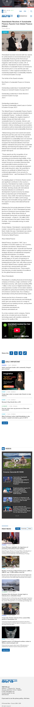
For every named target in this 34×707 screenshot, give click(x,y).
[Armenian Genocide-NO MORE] (17, 460)
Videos (8, 449)
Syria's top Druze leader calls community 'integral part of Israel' (16, 368)
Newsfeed (23, 16)
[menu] (31, 16)
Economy (4, 406)
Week (29, 528)
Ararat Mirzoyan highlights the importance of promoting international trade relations (15, 547)
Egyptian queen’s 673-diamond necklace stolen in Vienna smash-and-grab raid (16, 642)
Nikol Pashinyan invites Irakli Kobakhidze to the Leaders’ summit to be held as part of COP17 (16, 417)
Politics (4, 365)
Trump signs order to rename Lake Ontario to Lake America (16, 394)
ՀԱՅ (20, 11)
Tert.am (7, 16)
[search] (31, 11)
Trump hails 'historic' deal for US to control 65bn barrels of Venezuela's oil (16, 618)
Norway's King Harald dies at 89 (11, 402)
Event (5, 32)
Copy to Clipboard (25, 353)
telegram (20, 353)
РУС (25, 11)
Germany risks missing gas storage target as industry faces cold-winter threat (15, 594)
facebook (11, 353)
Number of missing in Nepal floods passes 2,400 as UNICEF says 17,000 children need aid (17, 571)
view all (5, 423)
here (28, 698)
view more (6, 650)
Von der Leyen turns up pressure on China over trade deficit (15, 409)
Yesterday (23, 528)
